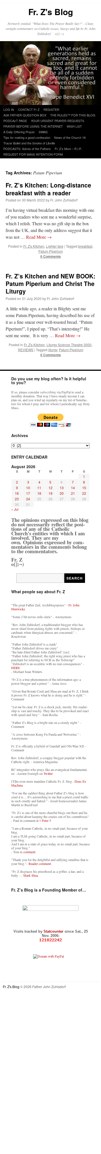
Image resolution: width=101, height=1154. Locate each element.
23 (17, 498)
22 (84, 493)
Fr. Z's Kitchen (33, 246)
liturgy (52, 349)
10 (28, 487)
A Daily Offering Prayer (19, 132)
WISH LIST (74, 126)
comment (29, 852)
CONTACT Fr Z (29, 109)
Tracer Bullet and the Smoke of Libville (29, 143)
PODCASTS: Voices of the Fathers (27, 148)
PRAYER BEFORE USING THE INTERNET (33, 126)
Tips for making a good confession (26, 137)
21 (73, 493)
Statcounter (54, 931)
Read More (39, 237)
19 (50, 493)
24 (28, 498)
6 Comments (50, 256)
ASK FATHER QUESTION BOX (24, 115)
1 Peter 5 (45, 820)
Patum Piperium (50, 251)
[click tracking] (50, 940)
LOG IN (8, 109)
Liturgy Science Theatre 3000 (69, 344)
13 (62, 487)
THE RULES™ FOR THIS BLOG (72, 115)
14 (73, 487)
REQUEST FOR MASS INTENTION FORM (33, 154)
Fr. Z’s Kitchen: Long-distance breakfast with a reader (48, 189)
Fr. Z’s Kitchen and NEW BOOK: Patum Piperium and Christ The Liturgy (50, 283)
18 (39, 493)
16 (17, 493)
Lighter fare (54, 246)
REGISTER (51, 109)
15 (84, 487)
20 (62, 493)
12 (50, 487)
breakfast (85, 246)
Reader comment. (40, 863)
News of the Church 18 (70, 137)
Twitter (48, 773)
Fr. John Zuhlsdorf (63, 200)
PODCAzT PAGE (15, 120)
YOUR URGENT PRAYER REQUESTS (57, 120)
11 (39, 487)
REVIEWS (25, 349)
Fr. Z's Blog (50, 12)
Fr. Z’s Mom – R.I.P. (68, 148)
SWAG (43, 132)
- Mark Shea (29, 875)
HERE (15, 667)
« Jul (15, 509)
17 (28, 493)
